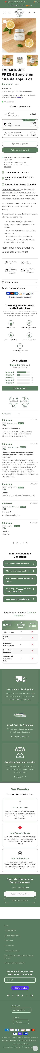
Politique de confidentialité (21, 1044)
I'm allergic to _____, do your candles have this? (18, 590)
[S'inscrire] (33, 980)
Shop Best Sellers (20, 900)
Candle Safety (10, 930)
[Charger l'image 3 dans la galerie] (32, 60)
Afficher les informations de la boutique (17, 166)
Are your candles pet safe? (17, 564)
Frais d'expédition (7, 91)
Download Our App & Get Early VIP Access (18, 957)
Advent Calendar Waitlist (14, 963)
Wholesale (8, 940)
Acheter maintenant (20, 150)
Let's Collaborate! (11, 950)
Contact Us (19, 777)
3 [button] (20, 543)
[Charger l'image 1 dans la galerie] (7, 60)
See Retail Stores (18, 737)
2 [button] (17, 543)
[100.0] (13, 401)
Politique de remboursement (28, 1040)
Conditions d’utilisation (12, 1047)
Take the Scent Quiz (20, 894)
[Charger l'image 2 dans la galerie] (20, 60)
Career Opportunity (12, 935)
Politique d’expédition (30, 1047)
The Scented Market (14, 1037)
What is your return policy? (17, 571)
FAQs (6, 925)
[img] (7, 420)
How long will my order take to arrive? (19, 579)
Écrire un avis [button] (19, 388)
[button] (4, 12)
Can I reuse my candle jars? (18, 599)
